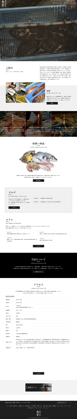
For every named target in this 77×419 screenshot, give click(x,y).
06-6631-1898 (19, 299)
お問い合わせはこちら (68, 3)
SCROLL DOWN (38, 60)
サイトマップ (46, 407)
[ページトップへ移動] (70, 402)
